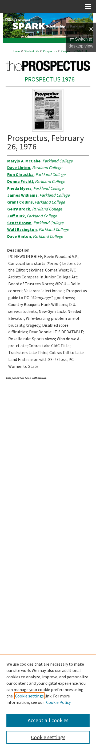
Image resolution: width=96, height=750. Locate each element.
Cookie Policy (58, 702)
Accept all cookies (48, 720)
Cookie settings (29, 696)
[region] (48, 702)
